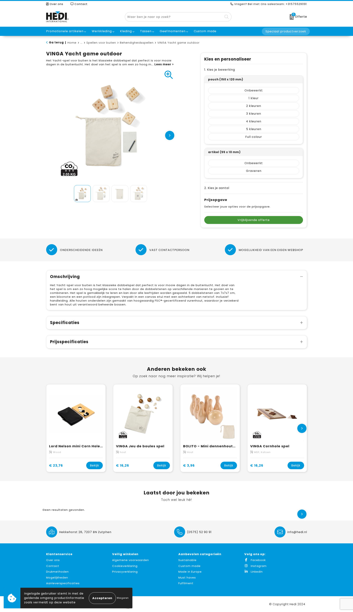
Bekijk (94, 465)
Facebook (258, 560)
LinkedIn (256, 572)
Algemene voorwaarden (130, 560)
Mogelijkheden (57, 577)
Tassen (145, 31)
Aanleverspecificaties (63, 583)
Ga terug (56, 42)
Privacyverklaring (125, 572)
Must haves (187, 577)
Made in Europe (190, 572)
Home (71, 43)
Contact (81, 4)
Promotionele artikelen (64, 31)
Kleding (126, 31)
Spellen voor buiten (101, 43)
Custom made (189, 566)
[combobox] (173, 17)
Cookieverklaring (125, 566)
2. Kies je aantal (216, 188)
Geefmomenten (173, 31)
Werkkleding (102, 31)
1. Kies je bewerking (219, 70)
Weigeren (123, 597)
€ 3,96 (189, 465)
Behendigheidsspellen (137, 43)
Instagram (258, 566)
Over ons (56, 4)
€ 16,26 (122, 465)
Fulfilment (185, 583)
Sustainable (187, 560)
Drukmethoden (57, 572)
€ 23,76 (56, 465)
